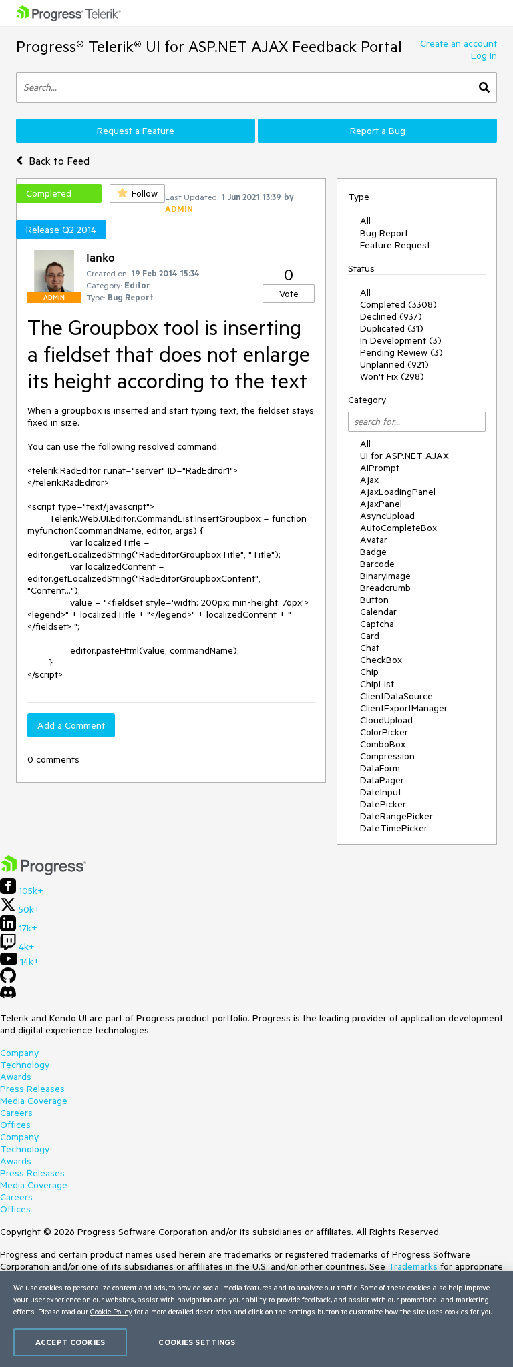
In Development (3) (401, 340)
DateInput (380, 792)
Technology (24, 1065)
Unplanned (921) (394, 364)
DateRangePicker (396, 816)
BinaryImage (385, 576)
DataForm (380, 768)
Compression (387, 756)
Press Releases (32, 1089)
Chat (369, 648)
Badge (373, 552)
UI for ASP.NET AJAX (404, 456)
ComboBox (382, 744)
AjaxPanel (381, 504)
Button (374, 600)
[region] (256, 1319)
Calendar (378, 612)
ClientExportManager (404, 708)
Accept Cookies (70, 1342)
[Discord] (8, 995)
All (365, 221)
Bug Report (384, 233)
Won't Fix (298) (392, 376)
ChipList (377, 684)
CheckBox (381, 660)
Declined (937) (391, 316)
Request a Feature (135, 131)
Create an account (458, 43)
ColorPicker (384, 732)
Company (19, 1053)
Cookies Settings (196, 1342)
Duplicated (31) (391, 328)
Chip (369, 672)
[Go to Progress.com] (43, 872)
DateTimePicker (394, 828)
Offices (15, 1125)
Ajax (369, 480)
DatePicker (383, 804)
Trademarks (413, 1266)
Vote (289, 294)
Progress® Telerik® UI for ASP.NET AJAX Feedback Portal (209, 46)
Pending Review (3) (401, 352)
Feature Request (395, 245)
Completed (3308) (398, 304)
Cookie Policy (111, 1311)
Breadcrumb (385, 588)
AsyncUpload (387, 516)
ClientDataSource (396, 696)
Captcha (377, 624)
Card (369, 636)
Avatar (373, 540)
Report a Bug (377, 131)
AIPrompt (379, 468)
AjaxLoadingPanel (398, 492)
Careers (16, 1113)
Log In (484, 55)
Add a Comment (71, 725)
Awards (15, 1077)
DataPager (382, 780)
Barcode (377, 564)
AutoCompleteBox (398, 528)
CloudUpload (386, 720)
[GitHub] (8, 980)
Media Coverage (33, 1101)
